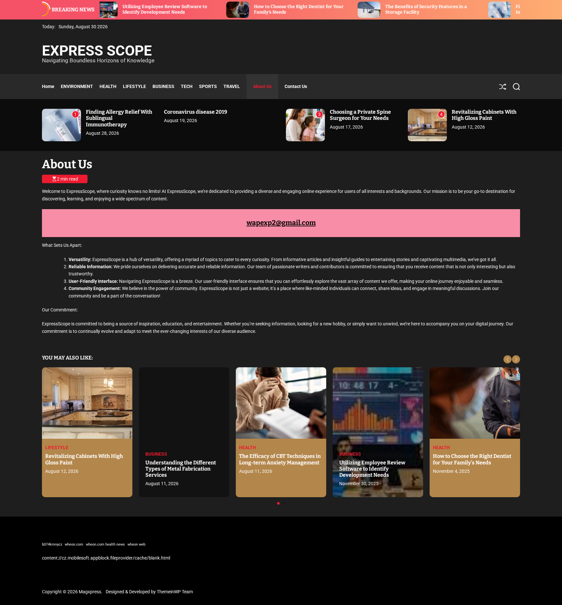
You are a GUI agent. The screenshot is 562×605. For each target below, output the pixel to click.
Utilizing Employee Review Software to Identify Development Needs (135, 9)
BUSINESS (163, 86)
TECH (187, 86)
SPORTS (208, 86)
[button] (507, 359)
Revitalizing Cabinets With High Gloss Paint (484, 115)
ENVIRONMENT (77, 86)
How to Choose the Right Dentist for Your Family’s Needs (472, 459)
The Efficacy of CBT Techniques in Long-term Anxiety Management (280, 459)
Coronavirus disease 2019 (195, 112)
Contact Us (296, 86)
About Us (262, 86)
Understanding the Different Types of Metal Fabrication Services (180, 469)
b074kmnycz (52, 544)
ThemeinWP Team (175, 591)
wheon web (136, 544)
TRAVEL (231, 86)
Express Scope (97, 51)
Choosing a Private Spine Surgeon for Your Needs (360, 115)
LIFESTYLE (134, 86)
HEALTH (108, 86)
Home (48, 86)
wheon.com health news (105, 544)
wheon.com (74, 544)
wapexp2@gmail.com (281, 223)
